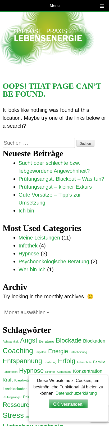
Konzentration (87, 371)
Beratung (46, 341)
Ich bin (26, 211)
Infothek (28, 245)
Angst (28, 340)
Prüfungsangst (12, 397)
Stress (13, 415)
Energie (58, 351)
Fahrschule (84, 362)
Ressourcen (19, 404)
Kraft (8, 380)
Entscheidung (78, 352)
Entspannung (22, 361)
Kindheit (50, 371)
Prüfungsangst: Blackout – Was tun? (61, 179)
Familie (99, 362)
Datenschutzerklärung (76, 393)
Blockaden (94, 341)
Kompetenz (64, 371)
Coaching (18, 351)
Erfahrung (50, 362)
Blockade (68, 340)
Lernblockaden (15, 389)
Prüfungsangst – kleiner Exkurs (55, 187)
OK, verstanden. (68, 404)
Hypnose (29, 253)
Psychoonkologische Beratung (54, 261)
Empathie (41, 352)
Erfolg (66, 361)
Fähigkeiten (10, 371)
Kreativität (22, 380)
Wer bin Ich (32, 269)
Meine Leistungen (39, 238)
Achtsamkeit (11, 341)
